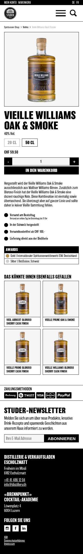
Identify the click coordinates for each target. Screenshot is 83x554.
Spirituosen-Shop (11, 27)
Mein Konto (10, 2)
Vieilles (25, 27)
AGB (6, 537)
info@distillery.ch (15, 485)
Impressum (9, 543)
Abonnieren (62, 438)
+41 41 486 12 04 (14, 480)
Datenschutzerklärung (14, 540)
